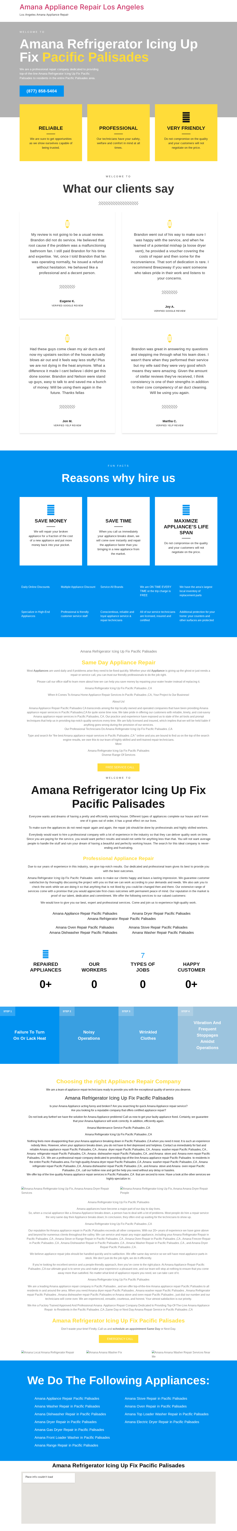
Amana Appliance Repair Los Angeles (82, 7)
